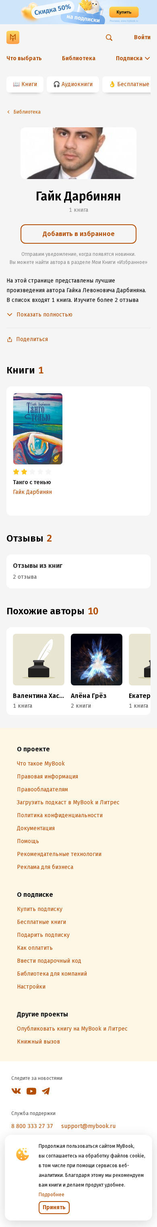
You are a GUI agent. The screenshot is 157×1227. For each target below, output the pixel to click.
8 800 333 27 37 (32, 1126)
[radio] (16, 472)
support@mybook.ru (88, 1126)
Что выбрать (24, 58)
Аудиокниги (77, 84)
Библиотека (78, 58)
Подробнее (51, 1194)
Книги (29, 84)
